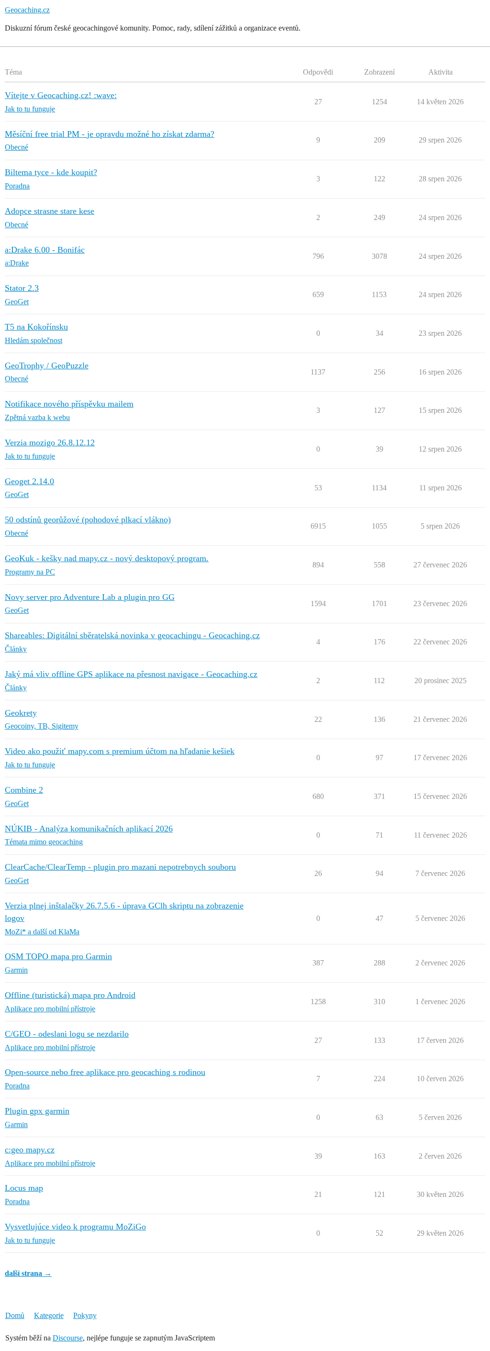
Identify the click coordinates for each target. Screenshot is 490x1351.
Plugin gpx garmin (37, 1111)
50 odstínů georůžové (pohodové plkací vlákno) (88, 519)
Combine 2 (24, 790)
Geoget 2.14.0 (29, 481)
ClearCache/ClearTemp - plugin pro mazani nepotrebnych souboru (120, 867)
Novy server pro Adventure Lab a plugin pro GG (90, 597)
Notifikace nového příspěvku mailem (69, 404)
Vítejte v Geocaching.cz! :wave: (61, 95)
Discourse (68, 1338)
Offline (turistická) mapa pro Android (70, 995)
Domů (14, 1315)
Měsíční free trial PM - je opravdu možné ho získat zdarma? (109, 134)
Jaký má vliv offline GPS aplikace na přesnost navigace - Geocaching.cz (131, 674)
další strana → (28, 1273)
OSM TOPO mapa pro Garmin (58, 956)
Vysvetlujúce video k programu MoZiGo (75, 1226)
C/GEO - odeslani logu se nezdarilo (67, 1034)
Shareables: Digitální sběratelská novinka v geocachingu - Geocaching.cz (132, 635)
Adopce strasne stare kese (49, 211)
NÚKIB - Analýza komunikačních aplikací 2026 (89, 828)
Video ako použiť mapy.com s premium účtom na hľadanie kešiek (119, 751)
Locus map (24, 1188)
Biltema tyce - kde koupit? (51, 172)
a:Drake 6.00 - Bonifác (45, 250)
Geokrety (21, 713)
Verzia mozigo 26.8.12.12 (50, 442)
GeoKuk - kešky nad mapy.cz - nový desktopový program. (107, 558)
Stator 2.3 (22, 288)
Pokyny (85, 1315)
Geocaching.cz (27, 10)
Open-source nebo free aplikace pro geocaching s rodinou (105, 1072)
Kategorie (49, 1315)
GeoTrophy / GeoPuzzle (47, 365)
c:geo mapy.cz (30, 1149)
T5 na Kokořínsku (36, 327)
